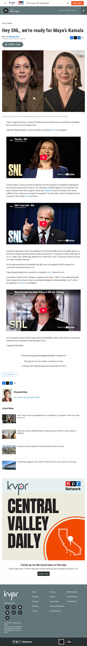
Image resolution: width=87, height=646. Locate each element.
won (27, 196)
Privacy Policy (54, 601)
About (34, 592)
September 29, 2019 (57, 366)
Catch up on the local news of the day (43, 565)
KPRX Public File (72, 592)
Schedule (35, 601)
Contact (34, 611)
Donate (78, 3)
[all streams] (84, 10)
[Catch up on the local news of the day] (43, 519)
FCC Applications (55, 611)
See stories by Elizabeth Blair (27, 397)
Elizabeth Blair (14, 37)
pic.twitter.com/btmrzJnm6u (51, 361)
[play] (6, 10)
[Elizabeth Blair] (7, 395)
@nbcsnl (61, 355)
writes (49, 272)
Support (52, 597)
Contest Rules (71, 601)
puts (52, 130)
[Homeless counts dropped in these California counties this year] (9, 449)
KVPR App (35, 606)
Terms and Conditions (57, 606)
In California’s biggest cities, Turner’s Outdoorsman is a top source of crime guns (46, 462)
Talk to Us (53, 592)
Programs (35, 597)
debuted (48, 190)
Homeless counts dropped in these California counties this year (40, 446)
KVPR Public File (72, 597)
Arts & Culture (7, 23)
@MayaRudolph (48, 355)
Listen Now (44, 573)
